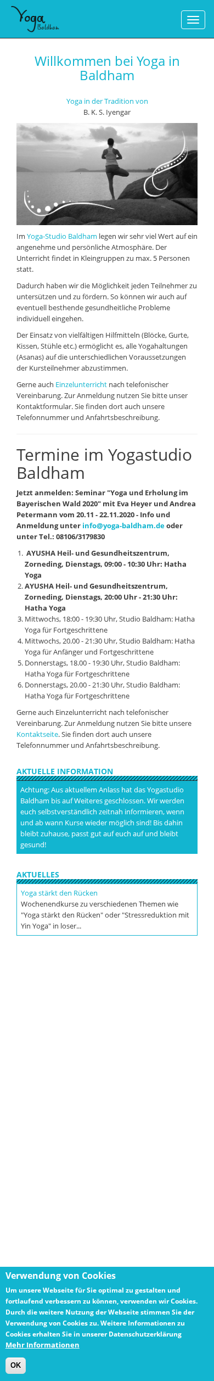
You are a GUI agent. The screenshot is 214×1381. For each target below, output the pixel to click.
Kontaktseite (37, 734)
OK (15, 1365)
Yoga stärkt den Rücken (59, 893)
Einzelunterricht (81, 384)
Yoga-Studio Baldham (62, 236)
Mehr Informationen (42, 1345)
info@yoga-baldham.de (123, 525)
